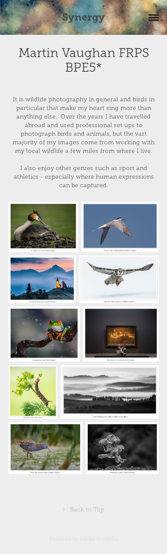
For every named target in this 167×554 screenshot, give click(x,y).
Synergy (83, 17)
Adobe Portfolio (99, 539)
